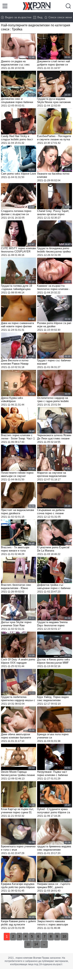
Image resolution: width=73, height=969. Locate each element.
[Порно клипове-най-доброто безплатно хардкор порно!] (37, 6)
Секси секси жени (60, 17)
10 (64, 936)
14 (36, 944)
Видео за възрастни (18, 17)
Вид (39, 17)
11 (28, 944)
